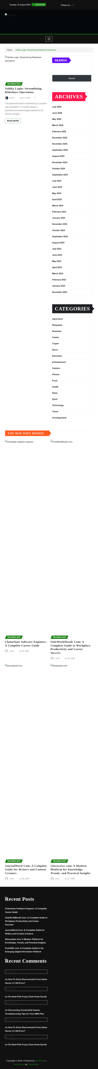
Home (9, 49)
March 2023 (57, 273)
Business (56, 331)
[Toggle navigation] (49, 39)
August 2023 (58, 242)
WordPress (40, 1060)
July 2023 (56, 248)
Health (55, 386)
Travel (55, 411)
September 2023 (60, 236)
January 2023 (58, 285)
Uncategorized (59, 417)
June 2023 (57, 254)
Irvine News (19, 1064)
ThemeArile (33, 1064)
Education (57, 355)
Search (61, 60)
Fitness (55, 374)
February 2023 (59, 279)
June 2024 (57, 186)
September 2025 (60, 149)
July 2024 (56, 180)
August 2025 (58, 156)
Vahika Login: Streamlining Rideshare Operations (35, 49)
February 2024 (59, 211)
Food (54, 380)
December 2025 (59, 137)
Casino (55, 337)
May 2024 (56, 193)
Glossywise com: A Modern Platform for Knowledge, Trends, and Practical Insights (71, 869)
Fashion (56, 368)
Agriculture (57, 318)
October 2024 (58, 168)
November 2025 (59, 143)
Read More (13, 120)
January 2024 (58, 217)
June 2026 (57, 112)
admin (12, 97)
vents (11, 651)
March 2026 (57, 125)
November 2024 (59, 162)
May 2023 (56, 261)
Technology (58, 405)
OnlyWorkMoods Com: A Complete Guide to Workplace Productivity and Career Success (26, 921)
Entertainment (59, 362)
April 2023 (57, 267)
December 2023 (59, 223)
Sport (55, 399)
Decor (55, 349)
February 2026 (59, 131)
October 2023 (58, 230)
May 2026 (56, 119)
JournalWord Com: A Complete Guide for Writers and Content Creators (26, 869)
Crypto (55, 343)
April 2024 (57, 199)
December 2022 (59, 292)
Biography (57, 324)
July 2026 (56, 106)
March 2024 (57, 205)
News (55, 392)
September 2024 (60, 174)
